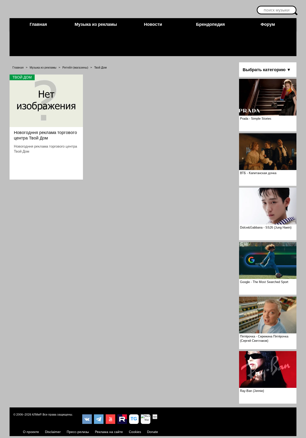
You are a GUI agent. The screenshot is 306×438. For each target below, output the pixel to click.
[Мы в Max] (145, 419)
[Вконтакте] (87, 419)
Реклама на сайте (109, 432)
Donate (152, 432)
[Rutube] (122, 419)
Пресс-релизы (78, 432)
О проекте (31, 432)
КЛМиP (36, 414)
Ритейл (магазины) (75, 67)
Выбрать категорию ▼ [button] (267, 69)
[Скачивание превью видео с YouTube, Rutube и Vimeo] (134, 419)
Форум (268, 24)
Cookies (135, 432)
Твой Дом (100, 67)
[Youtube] (110, 419)
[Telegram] (99, 419)
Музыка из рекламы (96, 24)
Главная (38, 24)
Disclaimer (53, 432)
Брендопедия (210, 24)
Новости (153, 24)
